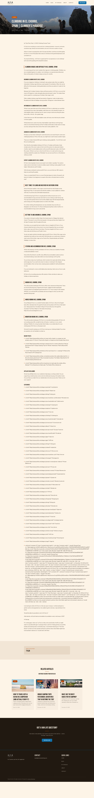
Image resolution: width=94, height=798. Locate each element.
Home (47, 2)
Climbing (41, 43)
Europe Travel (46, 43)
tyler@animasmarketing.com (41, 758)
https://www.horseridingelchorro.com (33, 310)
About (65, 2)
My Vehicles (58, 2)
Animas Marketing (31, 779)
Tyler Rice (27, 43)
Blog (52, 2)
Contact (71, 2)
